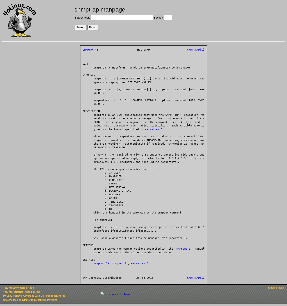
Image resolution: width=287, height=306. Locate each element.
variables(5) (154, 129)
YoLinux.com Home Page (18, 287)
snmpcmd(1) (184, 248)
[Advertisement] (251, 17)
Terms (36, 291)
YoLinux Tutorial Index (16, 291)
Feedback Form (55, 295)
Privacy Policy (11, 295)
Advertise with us (33, 295)
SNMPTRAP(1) (91, 49)
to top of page (276, 287)
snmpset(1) (120, 263)
